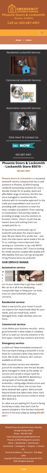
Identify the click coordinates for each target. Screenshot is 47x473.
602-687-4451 (29, 22)
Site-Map (38, 452)
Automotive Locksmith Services (23, 108)
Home (18, 40)
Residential (20, 443)
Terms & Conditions (13, 452)
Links (23, 455)
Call (24, 469)
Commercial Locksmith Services (23, 80)
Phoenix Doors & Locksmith (16, 178)
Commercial (33, 443)
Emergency (20, 446)
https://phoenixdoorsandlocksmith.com (23, 437)
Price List (28, 452)
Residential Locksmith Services (23, 52)
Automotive (8, 446)
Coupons (31, 446)
